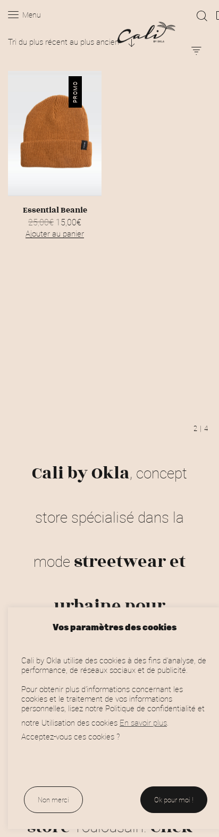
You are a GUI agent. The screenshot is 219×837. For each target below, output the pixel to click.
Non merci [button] (53, 800)
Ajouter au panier (55, 233)
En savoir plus (143, 723)
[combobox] (71, 41)
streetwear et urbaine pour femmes (104, 605)
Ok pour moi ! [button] (173, 800)
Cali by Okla (81, 473)
